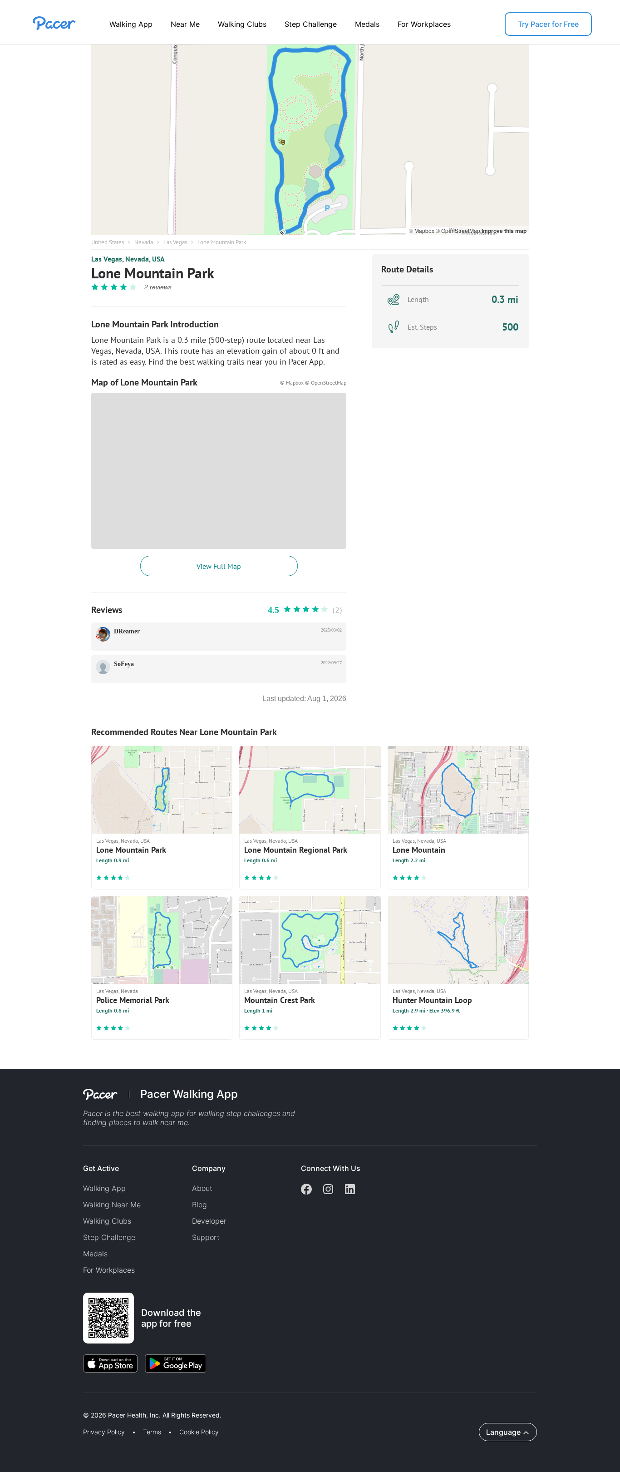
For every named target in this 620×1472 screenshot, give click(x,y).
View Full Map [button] (219, 566)
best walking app (156, 1113)
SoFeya (124, 664)
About (202, 1188)
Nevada (143, 242)
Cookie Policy (199, 1432)
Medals (367, 24)
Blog (199, 1204)
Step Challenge (311, 24)
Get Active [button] (101, 1168)
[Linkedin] (349, 1190)
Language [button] (503, 1432)
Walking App (131, 24)
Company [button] (209, 1168)
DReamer (127, 631)
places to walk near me (148, 1122)
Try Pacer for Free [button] (548, 24)
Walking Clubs (242, 24)
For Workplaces (424, 24)
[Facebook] (306, 1190)
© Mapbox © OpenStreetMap (313, 382)
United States (107, 242)
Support (206, 1237)
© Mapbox (422, 230)
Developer (209, 1220)
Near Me (185, 24)
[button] (158, 1404)
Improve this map (504, 231)
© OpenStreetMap (459, 230)
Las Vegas (175, 242)
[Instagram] (328, 1190)
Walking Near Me (112, 1204)
